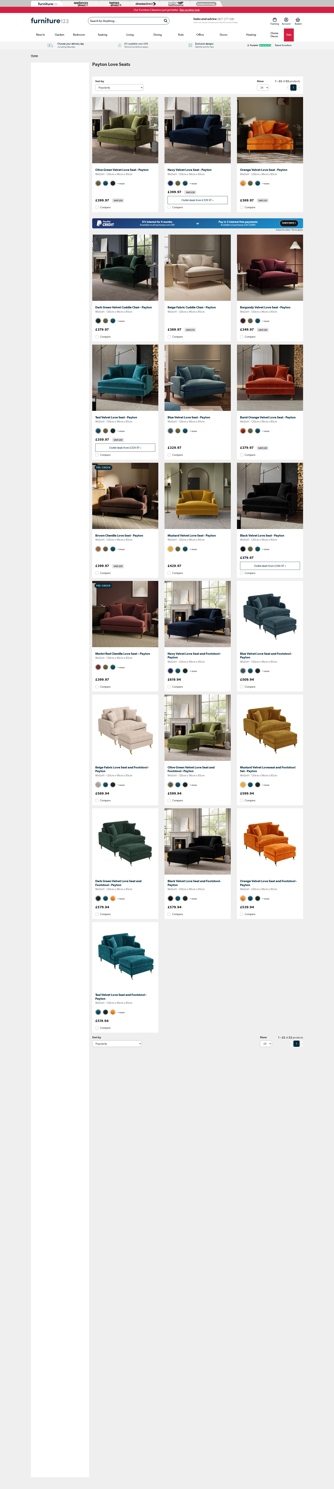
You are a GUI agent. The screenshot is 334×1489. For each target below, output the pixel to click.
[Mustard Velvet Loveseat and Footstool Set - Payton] (270, 760)
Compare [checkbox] (105, 207)
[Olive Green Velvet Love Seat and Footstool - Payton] (197, 760)
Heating (251, 34)
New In (40, 34)
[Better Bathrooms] (175, 4)
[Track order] (274, 20)
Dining (157, 34)
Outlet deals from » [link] (197, 200)
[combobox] (128, 20)
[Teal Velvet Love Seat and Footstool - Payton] (125, 988)
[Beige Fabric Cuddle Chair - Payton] (197, 300)
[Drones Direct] (145, 4)
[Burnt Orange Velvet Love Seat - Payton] (270, 410)
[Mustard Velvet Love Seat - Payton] (197, 529)
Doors (223, 34)
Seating (102, 34)
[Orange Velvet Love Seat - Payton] (270, 163)
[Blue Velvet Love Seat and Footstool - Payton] (270, 647)
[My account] (286, 20)
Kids (181, 34)
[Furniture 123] (47, 4)
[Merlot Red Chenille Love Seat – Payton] (125, 647)
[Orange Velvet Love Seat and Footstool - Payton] (270, 874)
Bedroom (79, 34)
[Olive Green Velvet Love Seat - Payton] (125, 163)
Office (200, 34)
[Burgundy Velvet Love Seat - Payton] (270, 300)
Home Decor (274, 34)
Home (34, 55)
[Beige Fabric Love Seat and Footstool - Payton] (125, 760)
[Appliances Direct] (80, 4)
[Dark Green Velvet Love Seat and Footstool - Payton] (125, 874)
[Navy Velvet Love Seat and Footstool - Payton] (197, 647)
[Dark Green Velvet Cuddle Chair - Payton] (125, 300)
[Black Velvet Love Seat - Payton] (270, 529)
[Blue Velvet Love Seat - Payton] (197, 410)
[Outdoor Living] (205, 4)
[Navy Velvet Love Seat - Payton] (197, 163)
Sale (288, 34)
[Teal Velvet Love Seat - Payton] (125, 410)
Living (130, 34)
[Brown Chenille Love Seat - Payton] (125, 529)
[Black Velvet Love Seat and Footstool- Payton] (197, 874)
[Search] (165, 20)
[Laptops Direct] (114, 4)
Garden (59, 34)
